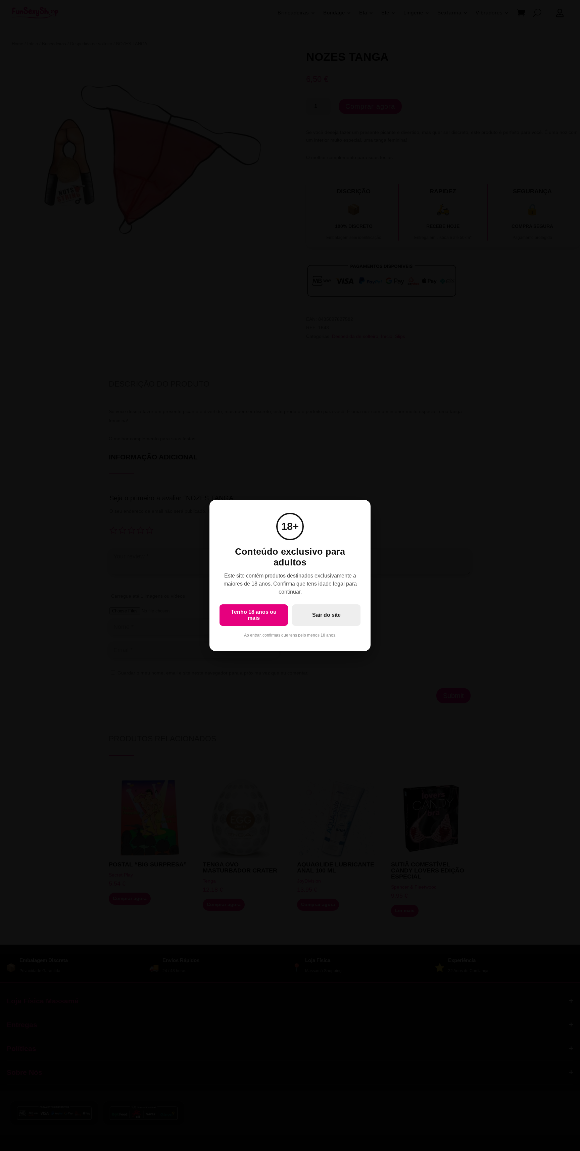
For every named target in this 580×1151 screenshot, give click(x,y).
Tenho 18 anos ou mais (254, 615)
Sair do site (326, 615)
